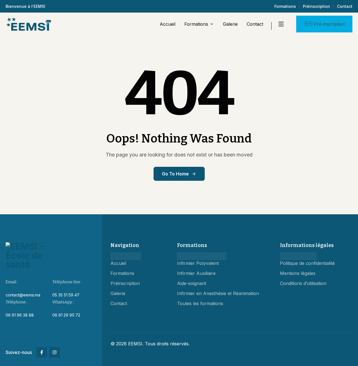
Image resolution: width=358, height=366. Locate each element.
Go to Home (175, 174)
